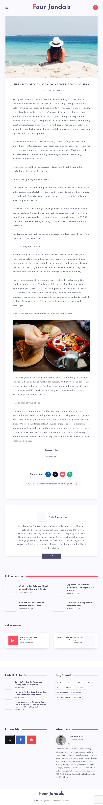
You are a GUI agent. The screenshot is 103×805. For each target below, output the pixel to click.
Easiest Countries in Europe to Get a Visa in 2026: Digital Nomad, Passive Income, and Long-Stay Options (30, 704)
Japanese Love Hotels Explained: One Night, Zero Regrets (80, 588)
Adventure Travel (51, 456)
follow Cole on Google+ (69, 540)
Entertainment (64, 697)
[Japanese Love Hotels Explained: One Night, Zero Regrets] (59, 589)
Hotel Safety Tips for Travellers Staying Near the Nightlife (28, 683)
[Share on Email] (62, 474)
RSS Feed (46, 544)
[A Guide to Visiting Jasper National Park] (59, 605)
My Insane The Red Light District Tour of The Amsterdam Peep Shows (30, 693)
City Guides (63, 693)
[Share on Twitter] (55, 474)
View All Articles (51, 556)
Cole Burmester (58, 517)
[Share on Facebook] (48, 474)
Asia (89, 683)
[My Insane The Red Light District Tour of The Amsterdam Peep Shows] (9, 695)
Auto (60, 688)
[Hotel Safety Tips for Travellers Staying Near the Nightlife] (9, 685)
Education (77, 693)
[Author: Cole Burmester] (41, 516)
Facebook (64, 544)
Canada (82, 688)
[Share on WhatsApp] (69, 474)
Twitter (55, 544)
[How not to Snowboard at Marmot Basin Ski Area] (10, 605)
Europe (78, 697)
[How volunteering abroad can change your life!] (76, 640)
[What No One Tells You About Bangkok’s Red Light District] (10, 589)
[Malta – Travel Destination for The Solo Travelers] (27, 640)
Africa (80, 683)
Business (70, 688)
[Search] (95, 7)
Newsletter (53, 548)
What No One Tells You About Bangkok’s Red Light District (33, 587)
